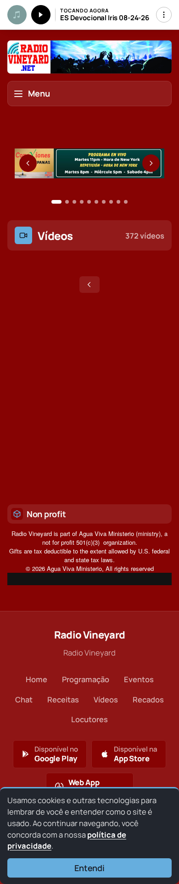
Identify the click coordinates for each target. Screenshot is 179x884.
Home (36, 679)
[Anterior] (28, 163)
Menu (39, 93)
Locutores (89, 719)
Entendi (89, 867)
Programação (85, 679)
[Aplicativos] (164, 15)
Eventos (139, 679)
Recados (148, 699)
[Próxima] (151, 163)
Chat (24, 699)
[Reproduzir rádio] (40, 14)
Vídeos (106, 699)
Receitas (63, 699)
